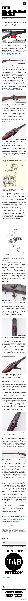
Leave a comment (5, 533)
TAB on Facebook (6, 577)
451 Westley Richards (9, 528)
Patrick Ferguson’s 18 (11, 53)
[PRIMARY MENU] (24, 3)
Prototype (4, 532)
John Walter (11, 510)
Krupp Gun (11, 530)
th (17, 53)
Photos (9, 526)
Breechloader (17, 528)
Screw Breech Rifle (17, 532)
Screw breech (9, 532)
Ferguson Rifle (13, 529)
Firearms (18, 529)
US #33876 (17, 85)
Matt (10, 531)
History (6, 530)
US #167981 (8, 86)
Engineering (6, 529)
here (18, 521)
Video (12, 526)
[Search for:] (14, 542)
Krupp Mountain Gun (18, 530)
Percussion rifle (22, 531)
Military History (15, 531)
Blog (6, 526)
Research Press (13, 508)
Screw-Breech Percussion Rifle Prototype (14, 23)
